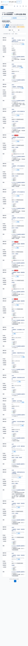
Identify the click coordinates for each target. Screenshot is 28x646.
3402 (13, 64)
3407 (13, 189)
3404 (13, 109)
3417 (13, 444)
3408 (13, 215)
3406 (13, 164)
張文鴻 (13, 387)
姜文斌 (13, 227)
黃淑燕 (13, 457)
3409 (13, 241)
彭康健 (16, 147)
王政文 (13, 201)
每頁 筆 (14, 30)
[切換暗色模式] (26, 6)
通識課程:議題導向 (21, 56)
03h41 (14, 100)
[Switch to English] (20, 6)
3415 (13, 398)
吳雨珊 (16, 201)
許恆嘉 (13, 282)
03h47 (14, 490)
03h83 (14, 127)
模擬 (23, 44)
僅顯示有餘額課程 (20, 26)
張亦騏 (16, 431)
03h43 (14, 394)
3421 (13, 553)
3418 (13, 470)
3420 (13, 527)
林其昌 (13, 147)
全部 (7, 25)
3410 (13, 270)
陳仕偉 (16, 175)
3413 (13, 351)
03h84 (14, 414)
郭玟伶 (13, 94)
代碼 (7, 26)
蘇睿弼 (20, 457)
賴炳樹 (13, 339)
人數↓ (10, 26)
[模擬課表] (14, 6)
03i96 (14, 464)
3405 (13, 135)
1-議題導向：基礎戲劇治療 (17, 86)
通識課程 (15, 18)
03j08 (14, 263)
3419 (13, 501)
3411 (13, 299)
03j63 (14, 520)
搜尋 (2, 7)
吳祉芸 (16, 121)
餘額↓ (14, 26)
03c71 (14, 369)
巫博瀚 (13, 175)
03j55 (14, 56)
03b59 (14, 346)
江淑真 (13, 121)
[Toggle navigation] (2, 2)
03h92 (14, 80)
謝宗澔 (13, 483)
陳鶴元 (16, 483)
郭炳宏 (13, 408)
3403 (13, 84)
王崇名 (13, 253)
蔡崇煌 (13, 73)
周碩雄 (13, 431)
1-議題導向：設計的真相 (17, 400)
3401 (13, 38)
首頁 (4, 12)
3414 (13, 375)
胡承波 (16, 227)
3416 (13, 419)
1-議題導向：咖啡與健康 (17, 66)
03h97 (14, 438)
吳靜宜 (16, 253)
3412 (13, 327)
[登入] (17, 6)
